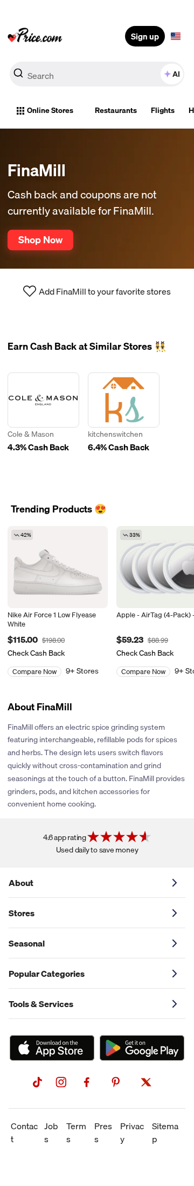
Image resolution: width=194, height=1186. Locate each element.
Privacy (132, 1132)
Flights (163, 110)
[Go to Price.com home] (35, 36)
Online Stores (50, 110)
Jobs (51, 1132)
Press (103, 1132)
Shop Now (40, 239)
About (21, 883)
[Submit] (18, 76)
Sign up (145, 36)
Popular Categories (47, 974)
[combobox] (97, 74)
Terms (76, 1132)
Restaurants (116, 110)
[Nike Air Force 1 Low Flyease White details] (58, 567)
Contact (24, 1132)
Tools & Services (41, 1004)
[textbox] (176, 36)
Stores (21, 913)
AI (176, 74)
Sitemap (165, 1132)
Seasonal (27, 943)
